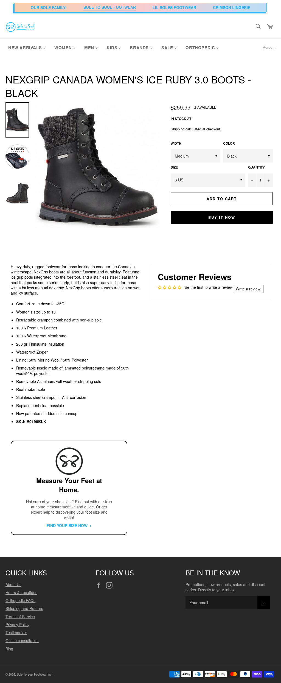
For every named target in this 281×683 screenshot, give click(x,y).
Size (174, 167)
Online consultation (22, 640)
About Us (13, 584)
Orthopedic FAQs (20, 600)
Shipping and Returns (24, 608)
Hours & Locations (21, 592)
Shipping (177, 128)
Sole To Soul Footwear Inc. (34, 674)
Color (229, 143)
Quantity (256, 167)
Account (269, 47)
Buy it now (221, 217)
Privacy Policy (17, 624)
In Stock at (181, 118)
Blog (9, 648)
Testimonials (16, 632)
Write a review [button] (248, 289)
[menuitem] (26, 47)
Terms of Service (20, 616)
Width (176, 143)
